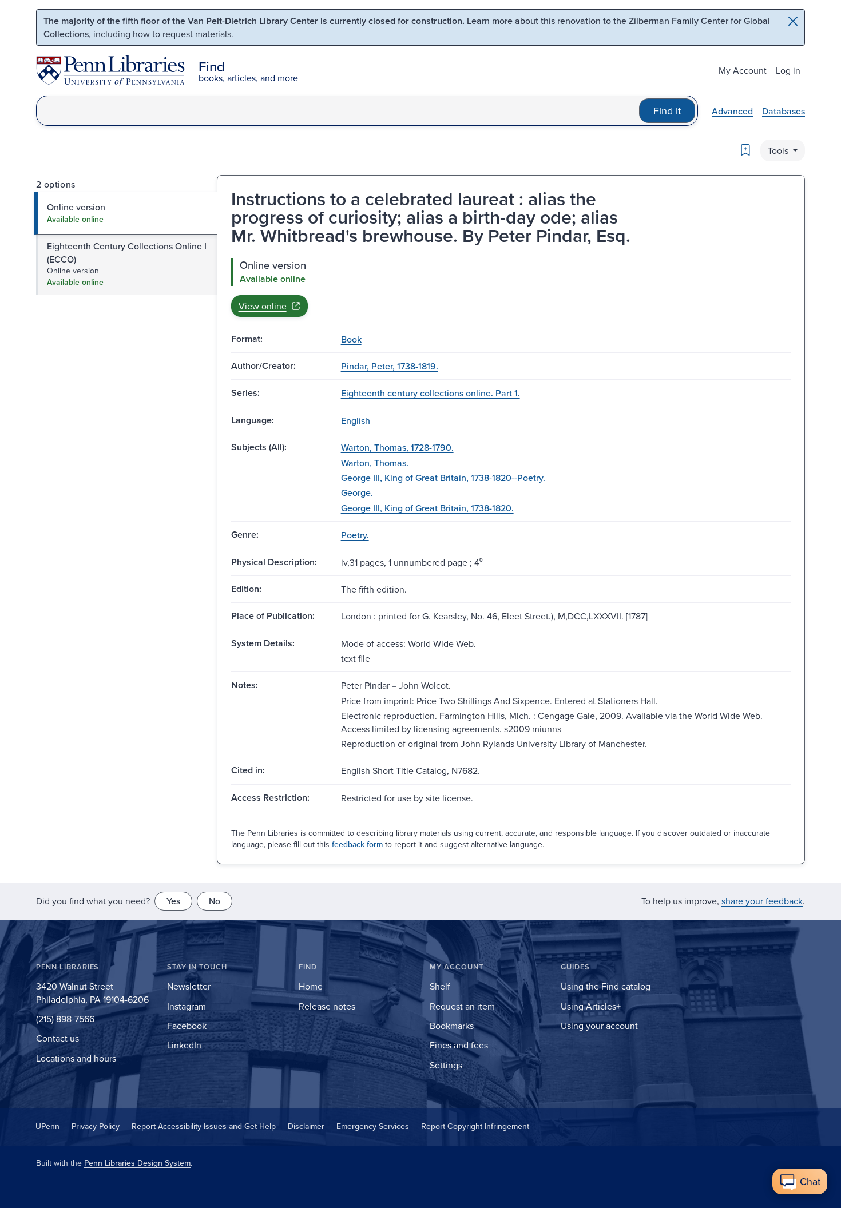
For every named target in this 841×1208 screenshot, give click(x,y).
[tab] (126, 213)
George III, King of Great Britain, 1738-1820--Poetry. (443, 477)
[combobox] (337, 110)
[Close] (793, 21)
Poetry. (355, 534)
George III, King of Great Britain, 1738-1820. (427, 508)
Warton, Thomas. (374, 462)
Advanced (732, 111)
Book (351, 339)
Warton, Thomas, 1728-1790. (397, 447)
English (355, 420)
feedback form (357, 844)
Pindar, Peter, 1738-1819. (389, 366)
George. (357, 492)
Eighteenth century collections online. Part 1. (430, 393)
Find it (667, 111)
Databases (783, 111)
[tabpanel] (511, 287)
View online (263, 306)
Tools (779, 150)
